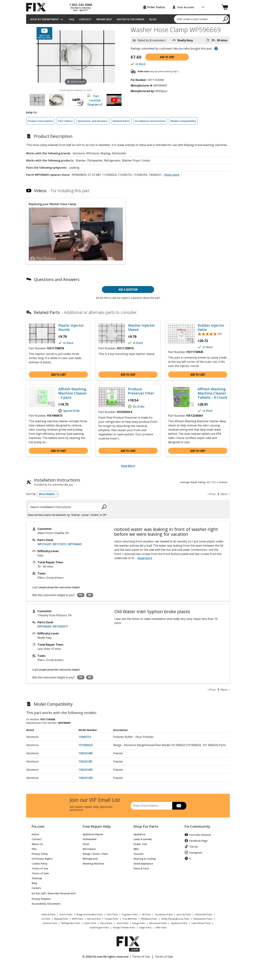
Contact (85, 19)
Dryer (86, 843)
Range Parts (138, 923)
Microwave (89, 848)
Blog (152, 19)
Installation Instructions (150, 121)
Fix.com (38, 826)
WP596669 (75, 544)
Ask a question (128, 289)
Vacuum (138, 853)
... (170, 175)
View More (128, 466)
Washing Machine (93, 863)
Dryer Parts (90, 923)
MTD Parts (77, 918)
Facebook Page (198, 840)
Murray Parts (94, 918)
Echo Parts (112, 914)
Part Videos (65, 121)
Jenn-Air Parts (184, 914)
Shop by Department (44, 19)
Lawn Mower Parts (201, 923)
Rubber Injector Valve (211, 327)
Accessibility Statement (46, 903)
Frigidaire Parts (130, 914)
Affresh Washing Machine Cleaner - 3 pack (72, 393)
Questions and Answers (93, 121)
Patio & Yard (141, 868)
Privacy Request (41, 898)
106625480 (86, 753)
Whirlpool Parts (149, 918)
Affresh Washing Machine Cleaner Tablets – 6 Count (212, 393)
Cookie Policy (40, 863)
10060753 (85, 737)
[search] (225, 18)
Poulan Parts (111, 918)
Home (35, 834)
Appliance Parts (179, 923)
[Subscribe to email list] (179, 806)
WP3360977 (60, 626)
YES (81, 595)
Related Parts (121, 121)
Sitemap (37, 878)
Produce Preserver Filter (141, 391)
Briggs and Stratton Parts (89, 914)
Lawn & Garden (143, 839)
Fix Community (197, 826)
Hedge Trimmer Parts (124, 927)
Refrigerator (90, 858)
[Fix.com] (37, 7)
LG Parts (45, 918)
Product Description (40, 121)
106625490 (86, 778)
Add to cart (167, 57)
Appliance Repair (93, 834)
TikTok (193, 846)
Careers (36, 887)
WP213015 (59, 544)
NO (89, 595)
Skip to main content (128, 8)
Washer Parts (50, 923)
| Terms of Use (140, 957)
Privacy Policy (40, 853)
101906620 (86, 745)
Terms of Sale (40, 873)
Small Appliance (143, 863)
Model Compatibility (183, 121)
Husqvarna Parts (164, 914)
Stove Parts (106, 923)
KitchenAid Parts (203, 914)
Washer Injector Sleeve (141, 327)
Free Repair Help (97, 826)
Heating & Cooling (145, 858)
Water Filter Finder (130, 19)
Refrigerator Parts (70, 923)
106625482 (86, 770)
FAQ (71, 19)
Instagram (195, 852)
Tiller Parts (161, 927)
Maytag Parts (61, 918)
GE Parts (146, 914)
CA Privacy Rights (42, 858)
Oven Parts (122, 923)
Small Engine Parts (99, 927)
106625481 (86, 761)
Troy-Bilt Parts (129, 918)
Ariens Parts (66, 914)
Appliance (139, 834)
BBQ (136, 848)
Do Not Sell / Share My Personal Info (52, 893)
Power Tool (140, 843)
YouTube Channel (200, 834)
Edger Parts (145, 927)
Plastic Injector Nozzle (71, 327)
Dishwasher (90, 839)
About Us (37, 843)
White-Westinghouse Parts (175, 918)
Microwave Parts (158, 923)
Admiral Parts (48, 914)
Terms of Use (40, 868)
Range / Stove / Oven (95, 853)
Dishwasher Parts (202, 918)
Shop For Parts (145, 826)
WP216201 (44, 544)
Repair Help (104, 19)
